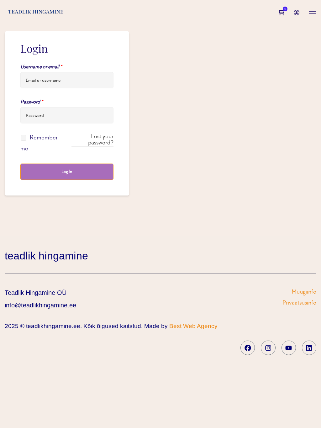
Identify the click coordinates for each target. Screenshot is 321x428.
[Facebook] (247, 348)
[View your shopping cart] (283, 12)
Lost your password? (100, 139)
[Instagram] (268, 348)
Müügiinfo (304, 291)
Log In (66, 171)
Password (31, 101)
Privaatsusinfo (299, 302)
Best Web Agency (193, 326)
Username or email (41, 66)
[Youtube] (289, 348)
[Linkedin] (309, 348)
